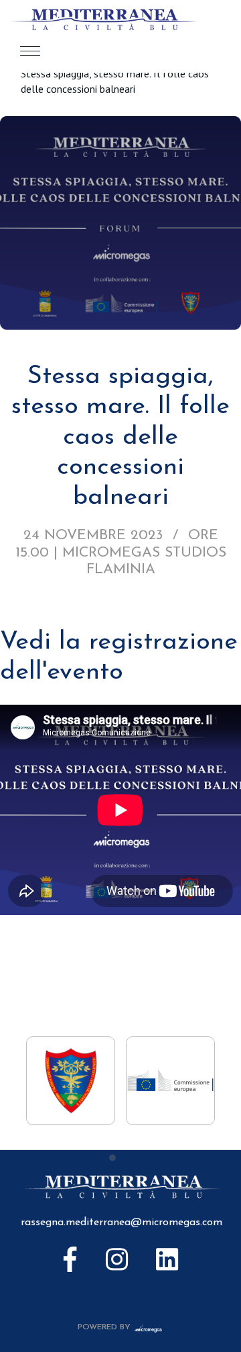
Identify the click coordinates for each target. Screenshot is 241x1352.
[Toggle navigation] (30, 50)
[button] (112, 1157)
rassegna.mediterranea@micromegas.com (121, 1222)
